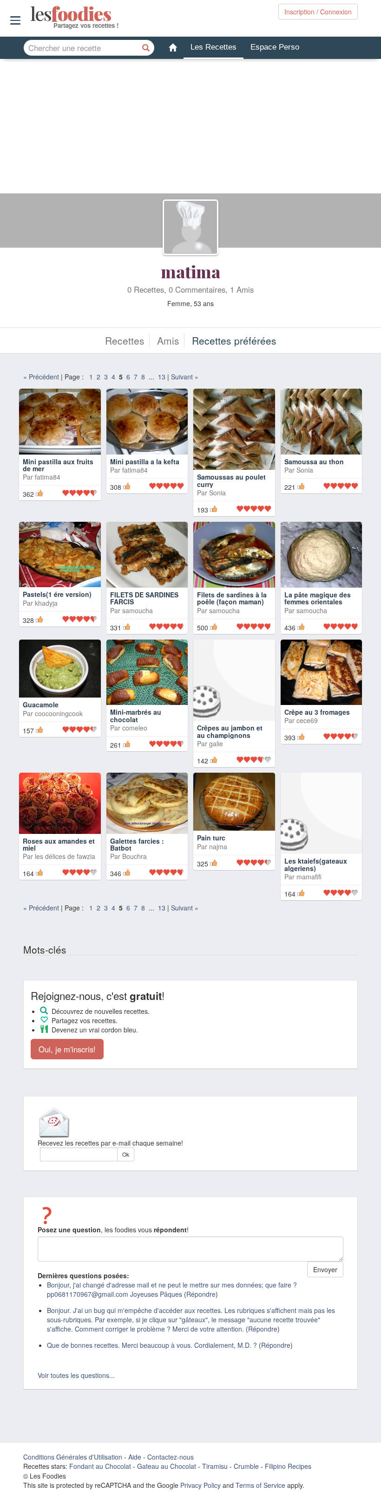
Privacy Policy (200, 1485)
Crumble (246, 1466)
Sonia (217, 492)
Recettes (125, 340)
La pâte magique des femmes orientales (317, 598)
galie (216, 743)
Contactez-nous (170, 1456)
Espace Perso (274, 47)
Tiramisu (215, 1466)
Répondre (201, 1294)
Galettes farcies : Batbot (137, 844)
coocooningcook (59, 713)
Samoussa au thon (314, 461)
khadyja (46, 603)
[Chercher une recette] (146, 47)
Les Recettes (213, 47)
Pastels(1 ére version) (57, 594)
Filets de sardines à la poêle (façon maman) (232, 598)
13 (161, 376)
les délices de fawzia (65, 856)
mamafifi (309, 876)
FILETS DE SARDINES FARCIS (144, 598)
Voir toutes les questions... (76, 1375)
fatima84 (47, 476)
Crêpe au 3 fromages (317, 712)
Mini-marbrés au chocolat (135, 715)
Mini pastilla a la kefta (144, 461)
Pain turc (211, 837)
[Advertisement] (190, 128)
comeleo (134, 727)
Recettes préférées (234, 340)
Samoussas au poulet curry (231, 480)
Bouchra (134, 856)
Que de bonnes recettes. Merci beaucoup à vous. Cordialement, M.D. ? (152, 1345)
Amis (168, 340)
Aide (134, 1456)
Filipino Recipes (288, 1466)
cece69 (307, 720)
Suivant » (184, 376)
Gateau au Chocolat (166, 1466)
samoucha (137, 610)
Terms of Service (260, 1485)
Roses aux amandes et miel (59, 844)
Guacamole (41, 704)
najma (218, 846)
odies (31, 14)
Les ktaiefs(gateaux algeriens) (315, 864)
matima (190, 271)
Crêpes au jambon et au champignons (230, 731)
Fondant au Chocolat (100, 1466)
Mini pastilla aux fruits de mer (58, 465)
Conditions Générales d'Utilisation (72, 1456)
